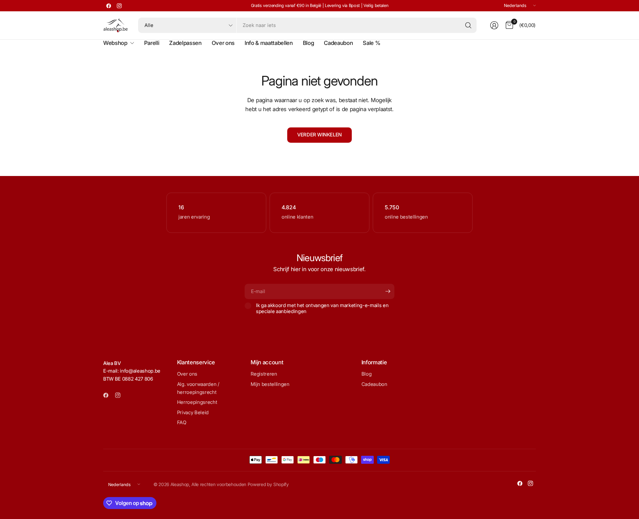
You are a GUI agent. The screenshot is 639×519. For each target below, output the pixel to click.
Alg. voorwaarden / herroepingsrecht (198, 388)
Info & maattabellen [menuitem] (269, 43)
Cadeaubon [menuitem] (338, 43)
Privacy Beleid (193, 413)
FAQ (181, 423)
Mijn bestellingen (270, 384)
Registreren (264, 374)
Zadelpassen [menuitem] (185, 43)
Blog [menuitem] (308, 43)
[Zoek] (468, 25)
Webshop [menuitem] (115, 43)
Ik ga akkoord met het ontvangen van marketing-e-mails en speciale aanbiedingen (322, 308)
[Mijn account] (494, 25)
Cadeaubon (374, 384)
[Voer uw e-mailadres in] (387, 291)
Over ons (187, 374)
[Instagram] (119, 5)
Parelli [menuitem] (151, 43)
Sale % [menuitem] (371, 43)
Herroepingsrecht (197, 402)
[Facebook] (108, 5)
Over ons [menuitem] (223, 43)
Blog (366, 374)
